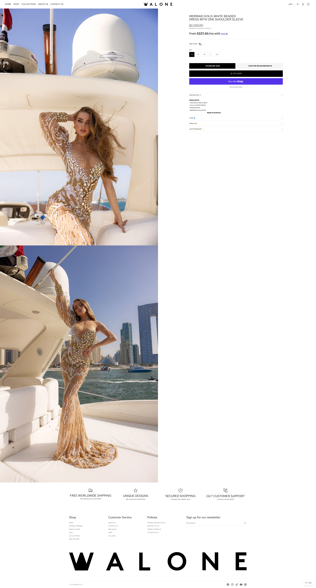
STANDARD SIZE (213, 66)
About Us (112, 523)
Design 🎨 (193, 124)
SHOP (71, 523)
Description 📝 (195, 95)
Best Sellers (74, 539)
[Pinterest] (245, 584)
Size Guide (112, 529)
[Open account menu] (303, 4)
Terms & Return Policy (156, 523)
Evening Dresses (75, 526)
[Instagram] (232, 584)
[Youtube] (241, 584)
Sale (71, 533)
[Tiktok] (236, 584)
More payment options (236, 87)
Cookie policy (153, 533)
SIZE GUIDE (193, 44)
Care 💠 (192, 118)
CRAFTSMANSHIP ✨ (196, 129)
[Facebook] (228, 584)
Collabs (111, 536)
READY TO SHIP (74, 529)
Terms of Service (154, 529)
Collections (74, 536)
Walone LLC (79, 585)
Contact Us (113, 526)
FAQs (110, 533)
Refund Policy (153, 526)
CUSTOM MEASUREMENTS (260, 66)
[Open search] (297, 4)
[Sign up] (245, 523)
